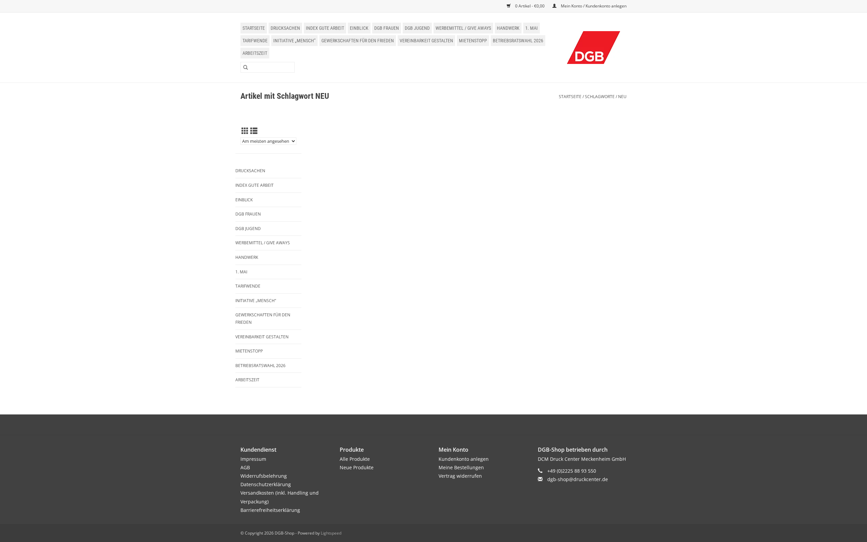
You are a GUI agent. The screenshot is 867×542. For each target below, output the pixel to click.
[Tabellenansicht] (245, 131)
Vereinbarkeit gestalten (426, 40)
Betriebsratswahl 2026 (518, 40)
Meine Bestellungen (461, 467)
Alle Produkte (355, 459)
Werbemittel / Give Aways (463, 28)
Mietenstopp (473, 40)
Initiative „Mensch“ (294, 40)
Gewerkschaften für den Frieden (357, 40)
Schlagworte (600, 96)
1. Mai (531, 28)
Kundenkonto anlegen (464, 459)
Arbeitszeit (254, 53)
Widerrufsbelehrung (263, 476)
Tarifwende (255, 40)
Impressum (253, 459)
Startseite (253, 28)
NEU (622, 96)
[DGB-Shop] (594, 47)
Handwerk (508, 28)
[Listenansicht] (253, 131)
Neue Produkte (357, 467)
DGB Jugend (417, 28)
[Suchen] (245, 67)
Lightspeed (331, 533)
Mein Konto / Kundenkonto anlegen (593, 6)
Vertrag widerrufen (460, 476)
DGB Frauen (386, 28)
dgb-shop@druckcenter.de (577, 479)
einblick (359, 28)
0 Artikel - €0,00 (530, 6)
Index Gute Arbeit (325, 28)
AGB (245, 467)
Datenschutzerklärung (265, 484)
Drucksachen (285, 28)
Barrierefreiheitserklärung (270, 510)
